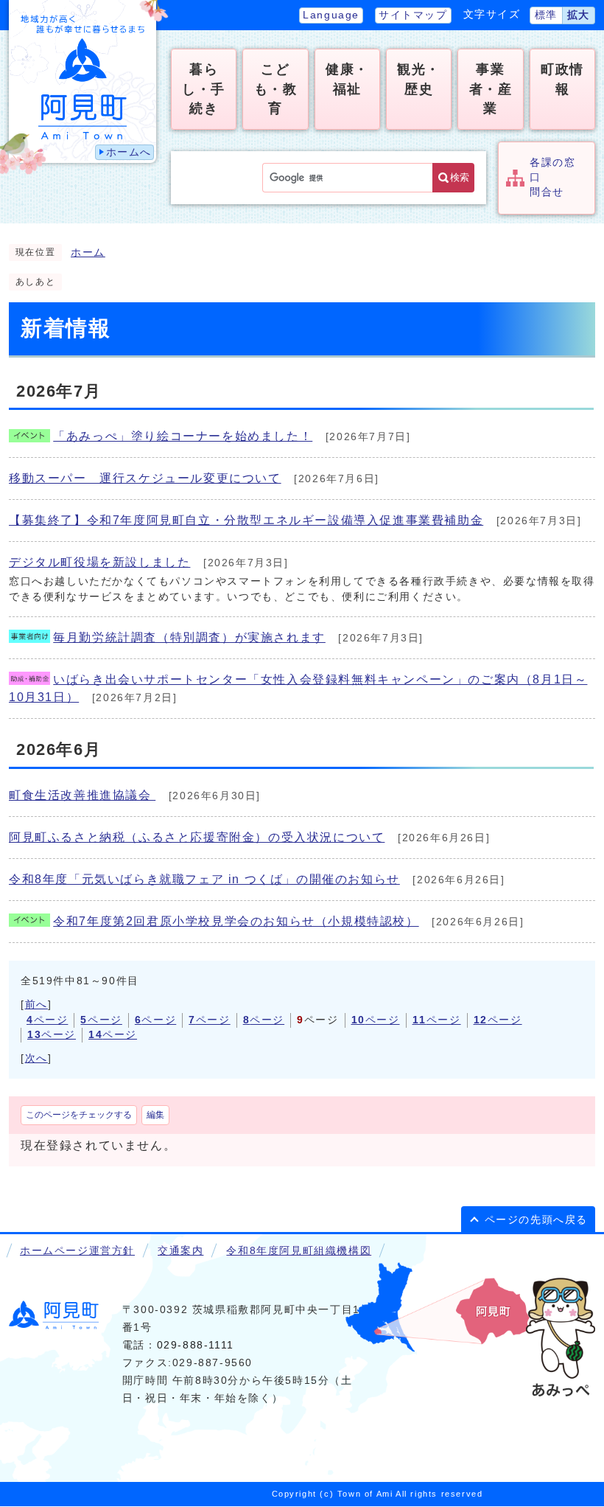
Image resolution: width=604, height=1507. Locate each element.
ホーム (88, 252)
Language (331, 15)
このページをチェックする (79, 1115)
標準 (546, 15)
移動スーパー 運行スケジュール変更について (145, 478)
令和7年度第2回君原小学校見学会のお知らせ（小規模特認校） (235, 921)
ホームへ (129, 152)
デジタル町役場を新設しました (99, 562)
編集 (155, 1115)
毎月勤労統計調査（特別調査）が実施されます (189, 637)
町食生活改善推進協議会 (82, 795)
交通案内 (180, 1250)
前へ (36, 1004)
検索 (459, 177)
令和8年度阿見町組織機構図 (298, 1250)
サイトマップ (413, 15)
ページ (47, 1020)
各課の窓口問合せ (552, 177)
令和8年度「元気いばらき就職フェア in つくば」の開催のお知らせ (204, 879)
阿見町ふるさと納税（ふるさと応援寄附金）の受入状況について (196, 837)
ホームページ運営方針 (77, 1250)
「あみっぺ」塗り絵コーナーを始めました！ (182, 436)
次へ (36, 1058)
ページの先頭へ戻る (536, 1219)
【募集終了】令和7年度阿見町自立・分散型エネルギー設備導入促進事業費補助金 (246, 520)
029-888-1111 (195, 1345)
